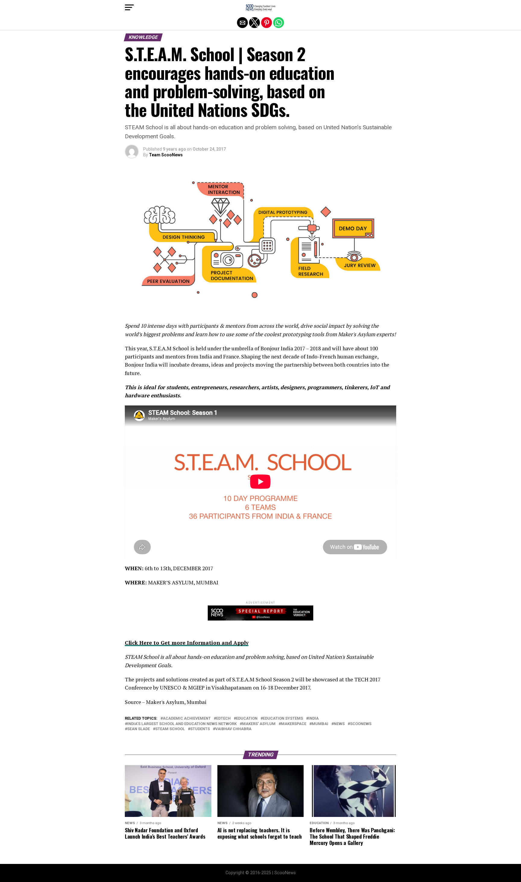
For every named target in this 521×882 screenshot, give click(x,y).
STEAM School (170, 729)
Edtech (223, 719)
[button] (129, 8)
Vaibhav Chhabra (233, 729)
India (313, 719)
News (339, 724)
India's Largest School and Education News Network (182, 724)
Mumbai (320, 724)
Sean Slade (138, 729)
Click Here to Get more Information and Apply (186, 642)
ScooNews (360, 724)
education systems (283, 719)
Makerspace (293, 724)
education (246, 719)
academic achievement (187, 719)
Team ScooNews (166, 154)
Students (200, 729)
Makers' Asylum (259, 724)
